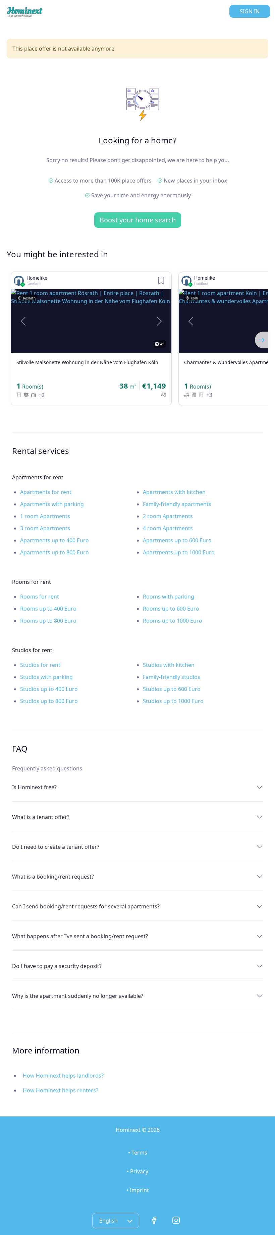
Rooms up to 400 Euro (48, 608)
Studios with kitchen (169, 665)
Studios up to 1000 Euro (173, 701)
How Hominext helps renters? (60, 1090)
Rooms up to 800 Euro (48, 620)
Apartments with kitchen (174, 492)
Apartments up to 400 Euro (54, 540)
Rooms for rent (39, 596)
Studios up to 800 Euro (49, 701)
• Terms (137, 1152)
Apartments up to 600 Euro (177, 540)
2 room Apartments (168, 516)
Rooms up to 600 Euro (171, 608)
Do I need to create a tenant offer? (55, 846)
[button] (23, 321)
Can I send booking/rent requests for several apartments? (86, 906)
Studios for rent (40, 665)
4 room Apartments (168, 528)
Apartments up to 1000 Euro (179, 552)
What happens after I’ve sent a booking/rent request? (80, 936)
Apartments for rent (45, 492)
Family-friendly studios (171, 677)
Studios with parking (46, 677)
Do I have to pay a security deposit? (57, 966)
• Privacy (137, 1171)
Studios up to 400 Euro (49, 689)
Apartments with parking (52, 504)
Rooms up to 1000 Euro (172, 620)
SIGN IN (250, 11)
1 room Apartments (45, 516)
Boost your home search (138, 219)
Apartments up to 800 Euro (54, 552)
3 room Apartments (45, 528)
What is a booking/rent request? (53, 876)
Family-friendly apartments (177, 504)
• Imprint (137, 1190)
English (109, 1220)
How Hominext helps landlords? (63, 1075)
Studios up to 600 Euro (172, 689)
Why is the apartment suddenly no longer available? (77, 996)
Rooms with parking (168, 596)
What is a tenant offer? (40, 817)
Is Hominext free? (34, 787)
